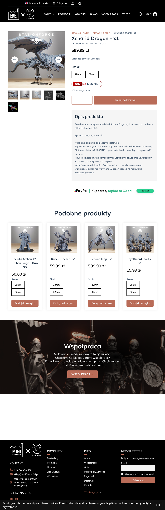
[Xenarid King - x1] (101, 239)
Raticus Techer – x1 (63, 259)
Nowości (80, 14)
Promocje (64, 14)
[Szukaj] (140, 14)
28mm (78, 74)
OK (158, 505)
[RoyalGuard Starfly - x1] (140, 239)
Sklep (47, 14)
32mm (92, 74)
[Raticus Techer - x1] (63, 239)
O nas (93, 14)
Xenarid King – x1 (102, 259)
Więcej (126, 14)
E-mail (124, 463)
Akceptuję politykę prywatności (139, 474)
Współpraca (110, 14)
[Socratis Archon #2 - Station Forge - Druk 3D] (25, 239)
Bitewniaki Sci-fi (96, 43)
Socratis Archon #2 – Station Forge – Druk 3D (25, 263)
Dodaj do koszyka (125, 99)
